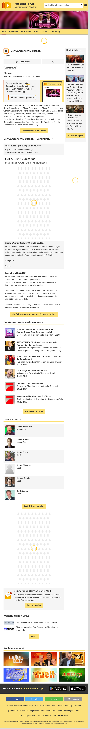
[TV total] (72, 659)
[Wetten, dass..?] (16, 659)
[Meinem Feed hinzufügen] (6, 51)
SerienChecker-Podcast (61, 706)
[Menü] (85, 5)
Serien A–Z (14, 711)
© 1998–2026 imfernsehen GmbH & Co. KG (24, 706)
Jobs (77, 711)
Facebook (47, 715)
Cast (36, 32)
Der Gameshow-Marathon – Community (27, 138)
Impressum (34, 711)
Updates (46, 706)
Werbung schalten (28, 715)
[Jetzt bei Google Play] (58, 688)
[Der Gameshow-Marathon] (52, 91)
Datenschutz (46, 711)
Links (39, 715)
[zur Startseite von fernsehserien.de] (6, 5)
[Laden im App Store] (77, 688)
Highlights (72, 50)
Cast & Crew (11, 419)
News (44, 32)
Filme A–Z (24, 711)
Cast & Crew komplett (34, 506)
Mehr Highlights (75, 136)
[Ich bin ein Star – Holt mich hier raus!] (72, 674)
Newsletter (77, 706)
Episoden (13, 32)
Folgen (7, 73)
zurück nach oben (60, 715)
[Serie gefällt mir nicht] (53, 61)
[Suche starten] (82, 5)
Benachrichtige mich (24, 97)
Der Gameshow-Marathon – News (23, 322)
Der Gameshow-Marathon (26, 7)
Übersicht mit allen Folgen (34, 131)
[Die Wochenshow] (16, 674)
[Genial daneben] (44, 659)
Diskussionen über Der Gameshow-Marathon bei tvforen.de (37, 628)
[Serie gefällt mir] (22, 61)
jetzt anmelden (34, 605)
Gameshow (10, 68)
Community (55, 32)
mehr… (34, 636)
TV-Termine (26, 32)
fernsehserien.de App (32, 688)
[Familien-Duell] (44, 674)
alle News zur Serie (34, 411)
